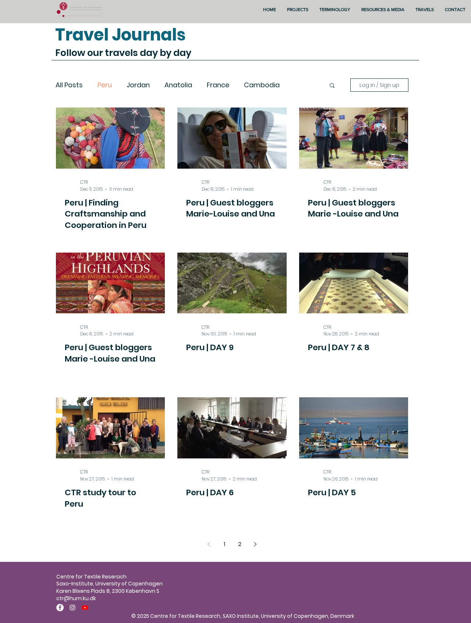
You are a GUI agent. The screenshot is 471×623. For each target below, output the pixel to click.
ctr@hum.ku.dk (76, 598)
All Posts (69, 85)
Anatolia (178, 85)
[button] (332, 86)
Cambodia (262, 85)
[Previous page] (209, 544)
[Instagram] (72, 607)
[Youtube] (85, 607)
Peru (105, 85)
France (218, 85)
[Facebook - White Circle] (60, 607)
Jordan (138, 85)
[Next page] (255, 544)
